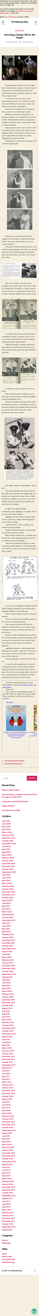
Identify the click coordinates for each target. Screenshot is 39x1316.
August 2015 (7, 1133)
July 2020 (6, 980)
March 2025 (7, 855)
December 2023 (8, 892)
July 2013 (6, 1201)
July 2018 (6, 1039)
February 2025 (8, 858)
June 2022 (6, 926)
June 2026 (6, 824)
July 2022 (6, 923)
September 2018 (9, 1034)
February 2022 (8, 934)
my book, (32, 336)
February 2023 (8, 915)
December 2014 (8, 1153)
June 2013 (6, 1204)
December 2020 (8, 966)
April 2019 (6, 1017)
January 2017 (7, 1088)
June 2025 (6, 846)
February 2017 (8, 1085)
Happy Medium (8, 806)
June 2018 (6, 1042)
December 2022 (8, 920)
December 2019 (8, 1000)
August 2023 (7, 900)
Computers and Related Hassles (15, 801)
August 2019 (7, 1008)
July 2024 (6, 875)
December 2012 (8, 1218)
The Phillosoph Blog (19, 22)
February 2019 (8, 1022)
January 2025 (7, 861)
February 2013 (8, 1213)
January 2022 (7, 937)
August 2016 (7, 1099)
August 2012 (7, 1230)
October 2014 (7, 1159)
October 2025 (7, 841)
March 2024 (7, 883)
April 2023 (6, 909)
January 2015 (7, 1150)
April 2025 (6, 852)
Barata (4, 1240)
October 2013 (7, 1193)
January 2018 (7, 1054)
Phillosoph (19, 30)
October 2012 (7, 1224)
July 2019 (6, 1011)
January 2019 (7, 1025)
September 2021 (9, 949)
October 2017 (7, 1062)
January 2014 (7, 1184)
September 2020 (9, 974)
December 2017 (8, 1057)
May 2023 (6, 906)
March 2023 (7, 912)
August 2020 (7, 977)
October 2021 (7, 946)
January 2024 (7, 889)
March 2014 (7, 1179)
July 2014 (6, 1167)
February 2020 (8, 994)
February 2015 (8, 1147)
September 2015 (9, 1130)
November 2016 (8, 1093)
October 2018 (7, 1031)
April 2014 (6, 1176)
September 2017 (9, 1065)
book (20, 98)
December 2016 (8, 1091)
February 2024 (8, 886)
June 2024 (6, 878)
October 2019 (7, 1005)
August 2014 (7, 1164)
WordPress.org (8, 1262)
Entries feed (7, 1257)
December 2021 (8, 940)
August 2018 (7, 1037)
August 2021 (7, 951)
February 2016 (8, 1116)
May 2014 (6, 1173)
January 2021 (7, 963)
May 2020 (6, 986)
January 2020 (8, 997)
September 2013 (9, 1196)
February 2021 (8, 960)
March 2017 (7, 1082)
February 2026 (8, 835)
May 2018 (6, 1045)
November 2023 (8, 895)
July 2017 (6, 1071)
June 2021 (6, 954)
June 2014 (6, 1170)
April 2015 (6, 1142)
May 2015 (6, 1139)
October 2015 (7, 1127)
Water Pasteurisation (10, 790)
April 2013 (6, 1207)
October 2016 (7, 1096)
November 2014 (8, 1156)
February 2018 (8, 1051)
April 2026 (6, 829)
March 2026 (7, 832)
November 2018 (8, 1028)
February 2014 (8, 1181)
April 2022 (6, 932)
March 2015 (7, 1145)
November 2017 (8, 1059)
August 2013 (7, 1198)
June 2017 (6, 1074)
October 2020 (7, 971)
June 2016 (6, 1105)
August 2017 (7, 1068)
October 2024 (7, 869)
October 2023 (7, 898)
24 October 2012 (27, 42)
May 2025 (6, 849)
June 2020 (6, 983)
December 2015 (8, 1122)
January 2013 (7, 1215)
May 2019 (6, 1014)
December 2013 (8, 1187)
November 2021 (8, 943)
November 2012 (8, 1221)
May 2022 (6, 929)
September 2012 (9, 1227)
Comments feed (8, 1259)
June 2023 (6, 903)
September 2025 (9, 844)
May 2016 (6, 1108)
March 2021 (7, 957)
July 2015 (6, 1136)
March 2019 (7, 1020)
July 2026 (6, 821)
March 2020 (7, 991)
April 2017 (6, 1079)
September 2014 (9, 1162)
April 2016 (6, 1110)
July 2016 (6, 1102)
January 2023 (7, 917)
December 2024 (8, 863)
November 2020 (8, 969)
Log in (4, 1254)
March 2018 (7, 1048)
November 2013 (8, 1190)
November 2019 (8, 1003)
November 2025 (8, 838)
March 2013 (7, 1210)
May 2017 (6, 1076)
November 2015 (8, 1125)
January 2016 (7, 1119)
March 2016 (7, 1113)
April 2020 (6, 988)
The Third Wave (10, 17)
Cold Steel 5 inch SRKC (11, 810)
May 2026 (6, 827)
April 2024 (6, 881)
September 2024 (9, 872)
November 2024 (8, 866)
